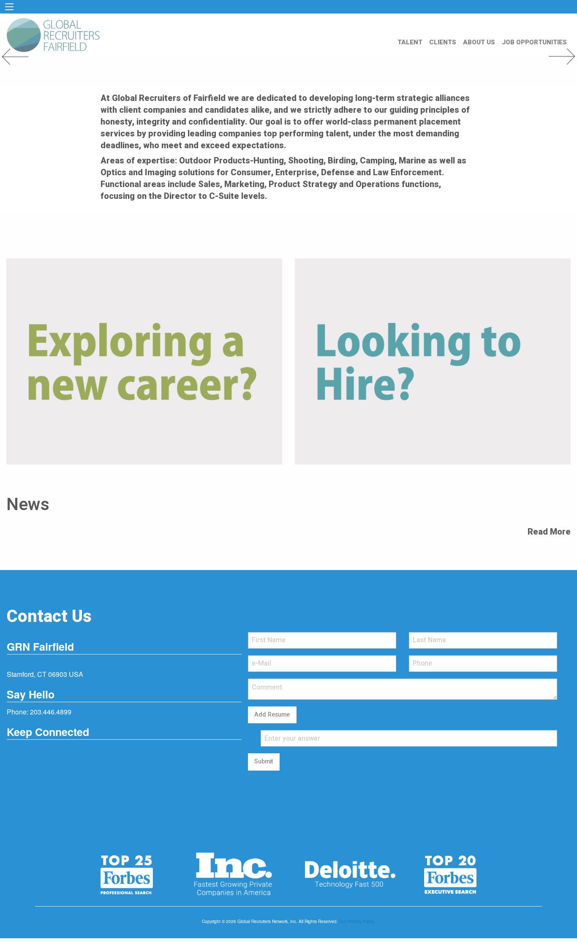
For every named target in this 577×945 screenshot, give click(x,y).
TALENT (409, 42)
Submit (263, 761)
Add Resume (272, 714)
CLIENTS (442, 42)
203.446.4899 (50, 712)
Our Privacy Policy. (357, 921)
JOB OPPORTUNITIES (534, 42)
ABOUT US (479, 42)
